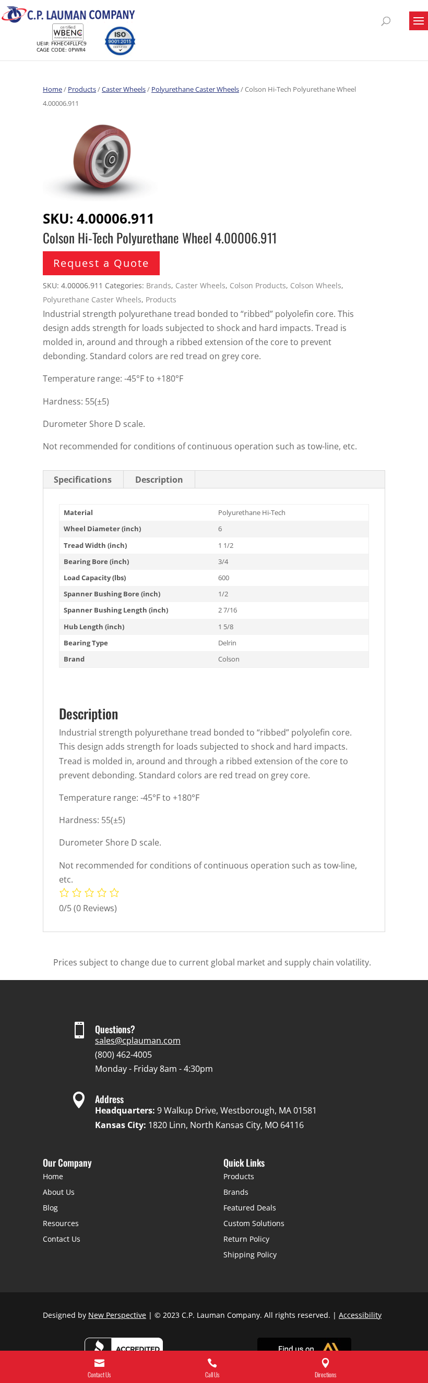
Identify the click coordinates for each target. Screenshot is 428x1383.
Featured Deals (249, 1208)
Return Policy (246, 1239)
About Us (59, 1192)
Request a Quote (101, 263)
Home (52, 89)
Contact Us (61, 1239)
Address (109, 1099)
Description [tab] (159, 479)
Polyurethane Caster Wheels (195, 89)
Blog (50, 1208)
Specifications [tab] (83, 479)
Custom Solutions (253, 1223)
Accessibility (360, 1315)
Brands (158, 285)
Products (82, 89)
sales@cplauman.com (138, 1040)
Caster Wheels (124, 89)
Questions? (115, 1029)
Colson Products (258, 285)
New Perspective (117, 1315)
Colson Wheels (315, 285)
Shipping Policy (250, 1254)
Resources (61, 1223)
